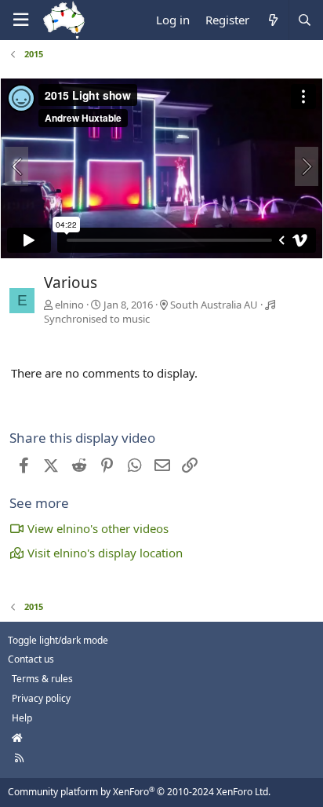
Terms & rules (42, 678)
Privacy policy (41, 698)
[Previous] (16, 166)
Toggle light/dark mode (58, 640)
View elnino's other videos (98, 528)
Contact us (31, 659)
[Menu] (20, 20)
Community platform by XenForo (139, 791)
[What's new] (272, 20)
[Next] (306, 166)
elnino (69, 305)
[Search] (304, 20)
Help (22, 718)
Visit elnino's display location (105, 553)
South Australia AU (214, 305)
